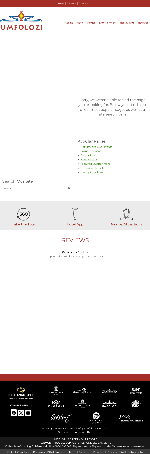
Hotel (80, 22)
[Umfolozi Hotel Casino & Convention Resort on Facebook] (14, 412)
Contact (83, 3)
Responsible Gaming (105, 452)
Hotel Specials (89, 159)
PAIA (50, 452)
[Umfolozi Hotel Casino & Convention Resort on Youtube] (28, 413)
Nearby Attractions (92, 172)
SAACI (122, 452)
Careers (71, 3)
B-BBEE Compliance (19, 452)
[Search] (69, 188)
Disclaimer (39, 452)
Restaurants (127, 22)
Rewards (143, 22)
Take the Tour (23, 224)
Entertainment (107, 22)
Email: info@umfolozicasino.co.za (89, 428)
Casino (69, 22)
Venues (91, 22)
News (60, 3)
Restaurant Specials (92, 168)
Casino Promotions (91, 151)
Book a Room (88, 155)
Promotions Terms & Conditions (72, 452)
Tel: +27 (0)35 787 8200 (55, 428)
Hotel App (75, 224)
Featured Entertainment (95, 163)
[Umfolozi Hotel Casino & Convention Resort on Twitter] (21, 413)
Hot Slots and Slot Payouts (96, 147)
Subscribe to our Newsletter (75, 432)
